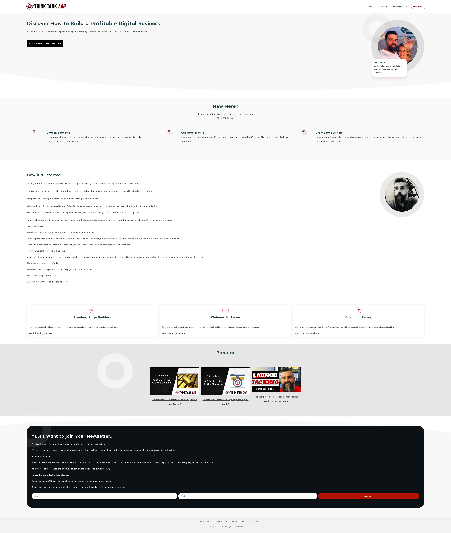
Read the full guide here (173, 333)
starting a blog (107, 206)
